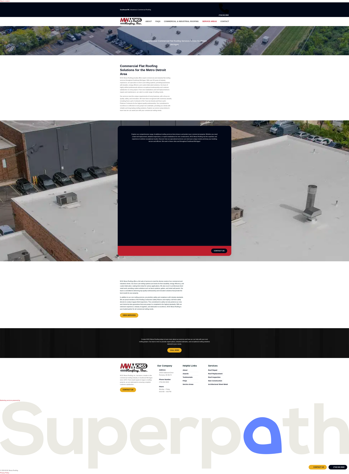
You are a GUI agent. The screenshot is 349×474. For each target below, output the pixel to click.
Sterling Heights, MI (215, 152)
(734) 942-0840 (338, 467)
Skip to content (5, 1)
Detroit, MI (125, 152)
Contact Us (318, 467)
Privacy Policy (4, 473)
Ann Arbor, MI (155, 152)
